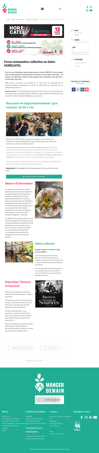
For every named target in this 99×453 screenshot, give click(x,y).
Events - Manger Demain (18, 19)
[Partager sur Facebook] (74, 89)
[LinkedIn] (82, 89)
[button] (42, 8)
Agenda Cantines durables (32, 19)
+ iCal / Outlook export (50, 348)
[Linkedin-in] (87, 10)
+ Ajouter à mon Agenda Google (21, 348)
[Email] (87, 89)
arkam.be (66, 449)
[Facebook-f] (87, 7)
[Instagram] (90, 7)
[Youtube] (90, 10)
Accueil (8, 19)
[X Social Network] (78, 89)
